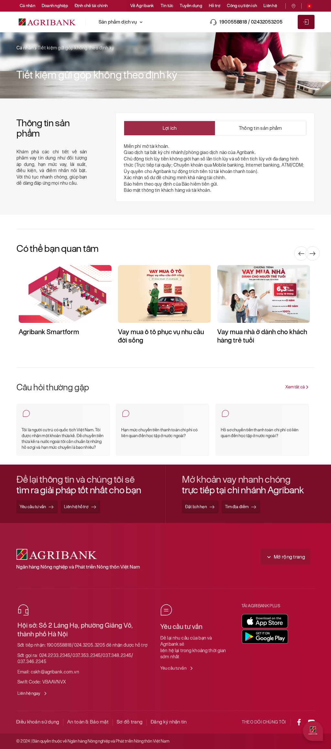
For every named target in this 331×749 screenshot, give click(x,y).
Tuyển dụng (191, 6)
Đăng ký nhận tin (169, 721)
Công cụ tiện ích (242, 6)
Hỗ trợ (214, 6)
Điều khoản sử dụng (37, 721)
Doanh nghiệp (55, 6)
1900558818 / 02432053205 (250, 22)
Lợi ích (170, 128)
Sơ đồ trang (130, 721)
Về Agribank (142, 6)
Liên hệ (270, 6)
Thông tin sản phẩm (260, 128)
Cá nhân (27, 6)
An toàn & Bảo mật (88, 721)
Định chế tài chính (91, 6)
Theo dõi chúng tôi (264, 722)
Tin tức (167, 6)
